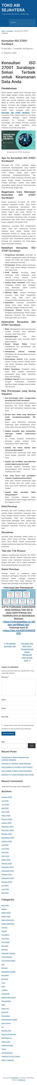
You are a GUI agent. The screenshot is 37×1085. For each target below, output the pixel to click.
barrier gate (5, 916)
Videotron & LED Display (10, 1056)
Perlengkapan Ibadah (9, 1019)
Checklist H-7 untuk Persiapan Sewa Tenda (17, 775)
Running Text (6, 1031)
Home (3, 31)
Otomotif (4, 1012)
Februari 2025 (6, 863)
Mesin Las (5, 1009)
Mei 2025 (5, 852)
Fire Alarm (5, 935)
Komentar (5, 677)
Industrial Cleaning (8, 953)
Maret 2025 (5, 860)
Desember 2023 (7, 867)
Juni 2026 (5, 804)
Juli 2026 (4, 801)
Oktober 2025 (6, 834)
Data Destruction (7, 920)
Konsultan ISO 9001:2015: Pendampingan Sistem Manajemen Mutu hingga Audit (27, 652)
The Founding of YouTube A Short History (17, 767)
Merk (3, 1005)
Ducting (4, 927)
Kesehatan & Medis (8, 972)
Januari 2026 (6, 823)
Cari (3, 742)
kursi (3, 983)
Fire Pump (5, 938)
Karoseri (4, 968)
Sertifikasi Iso (6, 1038)
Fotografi (4, 946)
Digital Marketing (7, 924)
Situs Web (4, 717)
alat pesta (5, 905)
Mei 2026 (5, 808)
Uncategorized (7, 1053)
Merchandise (6, 1001)
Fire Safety (5, 942)
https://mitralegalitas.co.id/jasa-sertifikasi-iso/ (19, 623)
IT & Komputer (6, 957)
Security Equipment (8, 1034)
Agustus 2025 (6, 841)
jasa (2, 964)
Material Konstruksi (8, 997)
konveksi (4, 979)
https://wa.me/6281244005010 (19, 632)
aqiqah (4, 909)
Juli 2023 (4, 885)
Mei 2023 (5, 893)
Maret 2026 (5, 815)
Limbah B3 (5, 994)
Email (3, 708)
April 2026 (5, 812)
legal (3, 986)
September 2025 (7, 838)
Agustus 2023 (6, 882)
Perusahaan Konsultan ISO (10, 644)
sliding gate (5, 1042)
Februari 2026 (6, 819)
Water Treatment (7, 1060)
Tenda (3, 1049)
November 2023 (7, 871)
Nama (3, 700)
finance (4, 931)
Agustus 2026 (6, 797)
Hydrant (4, 950)
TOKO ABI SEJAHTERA (13, 7)
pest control (6, 1023)
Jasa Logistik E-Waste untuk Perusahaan (16, 771)
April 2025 (5, 856)
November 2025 (7, 830)
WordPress (14, 1078)
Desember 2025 (7, 827)
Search (32, 22)
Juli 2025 (4, 845)
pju (2, 1027)
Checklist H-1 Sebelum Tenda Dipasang (16, 763)
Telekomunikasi (7, 1045)
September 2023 (7, 878)
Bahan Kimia (6, 913)
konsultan (10, 31)
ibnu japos (8, 48)
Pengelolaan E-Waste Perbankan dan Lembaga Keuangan (15, 758)
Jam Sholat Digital (8, 961)
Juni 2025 (5, 849)
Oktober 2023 (6, 874)
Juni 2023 (5, 889)
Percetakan (5, 1016)
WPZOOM (22, 1080)
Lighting (4, 990)
